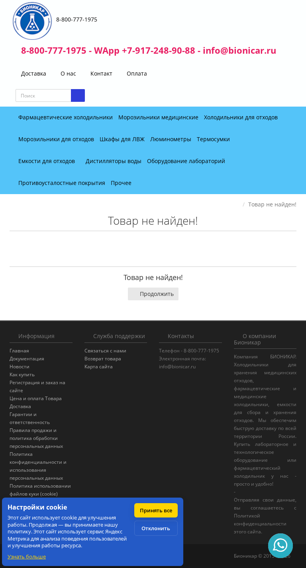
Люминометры (170, 139)
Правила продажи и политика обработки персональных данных (36, 438)
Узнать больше (27, 556)
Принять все (156, 510)
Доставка (33, 73)
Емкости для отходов (47, 161)
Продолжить (157, 294)
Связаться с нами (105, 350)
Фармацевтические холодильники (65, 117)
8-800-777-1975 (76, 19)
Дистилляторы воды (113, 161)
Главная (19, 350)
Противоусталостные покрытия (61, 183)
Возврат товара (102, 358)
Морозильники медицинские (158, 117)
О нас (67, 73)
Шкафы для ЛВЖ (122, 139)
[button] (276, 96)
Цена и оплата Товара (36, 398)
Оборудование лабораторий (187, 161)
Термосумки (214, 139)
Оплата (136, 73)
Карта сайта (98, 366)
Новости (19, 366)
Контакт (100, 73)
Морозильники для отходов (56, 139)
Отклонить (155, 528)
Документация (27, 358)
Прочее (122, 183)
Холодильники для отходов (241, 117)
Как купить (22, 374)
